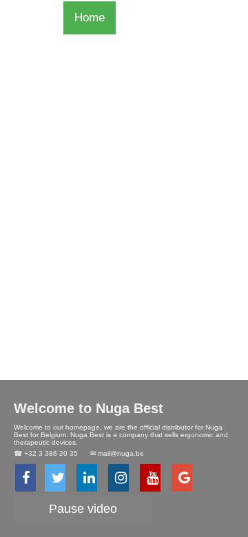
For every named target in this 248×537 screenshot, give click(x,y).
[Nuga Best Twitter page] (55, 478)
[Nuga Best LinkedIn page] (86, 478)
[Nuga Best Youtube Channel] (150, 478)
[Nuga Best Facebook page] (25, 478)
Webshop (98, 50)
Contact (94, 116)
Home (89, 17)
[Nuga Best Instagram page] (118, 478)
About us (97, 149)
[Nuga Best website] (182, 478)
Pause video (83, 509)
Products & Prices (121, 83)
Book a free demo (119, 182)
